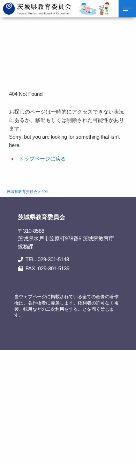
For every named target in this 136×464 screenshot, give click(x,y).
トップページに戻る (42, 159)
